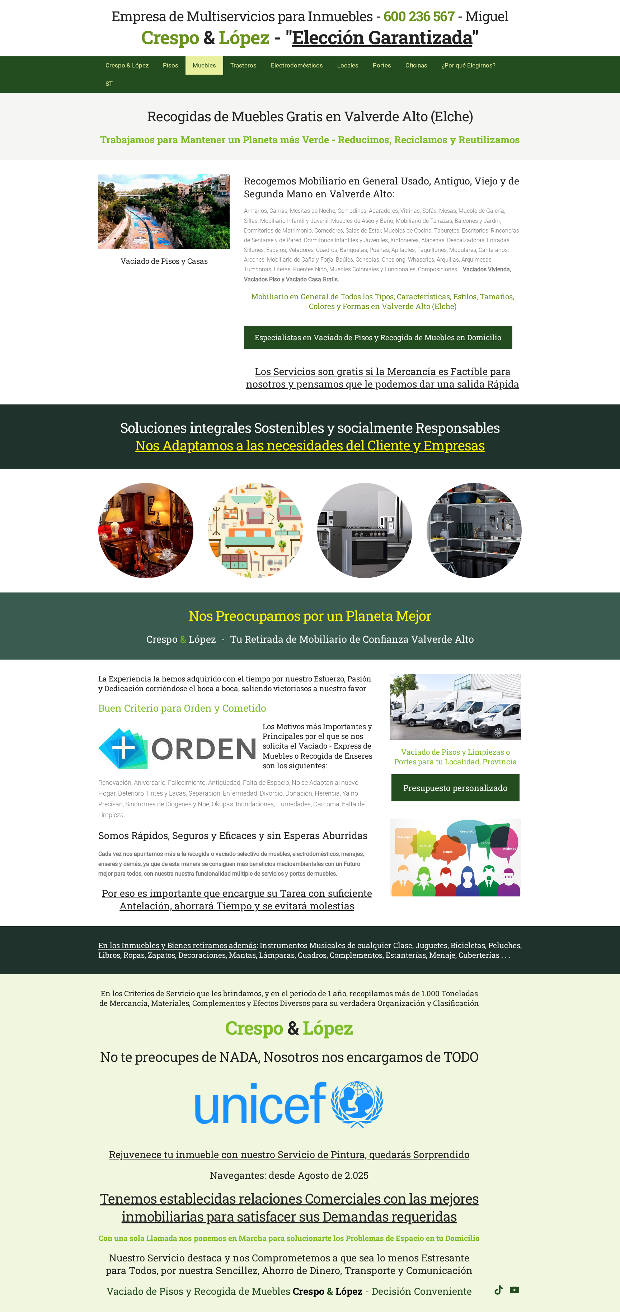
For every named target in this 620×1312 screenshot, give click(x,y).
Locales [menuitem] (347, 65)
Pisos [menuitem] (170, 65)
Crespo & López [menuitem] (127, 65)
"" (382, 37)
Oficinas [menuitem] (416, 65)
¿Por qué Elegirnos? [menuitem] (468, 65)
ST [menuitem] (109, 83)
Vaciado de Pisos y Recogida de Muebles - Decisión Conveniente (289, 1291)
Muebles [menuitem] (204, 65)
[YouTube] (514, 1290)
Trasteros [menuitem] (243, 65)
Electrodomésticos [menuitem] (297, 65)
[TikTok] (499, 1290)
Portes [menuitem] (382, 65)
